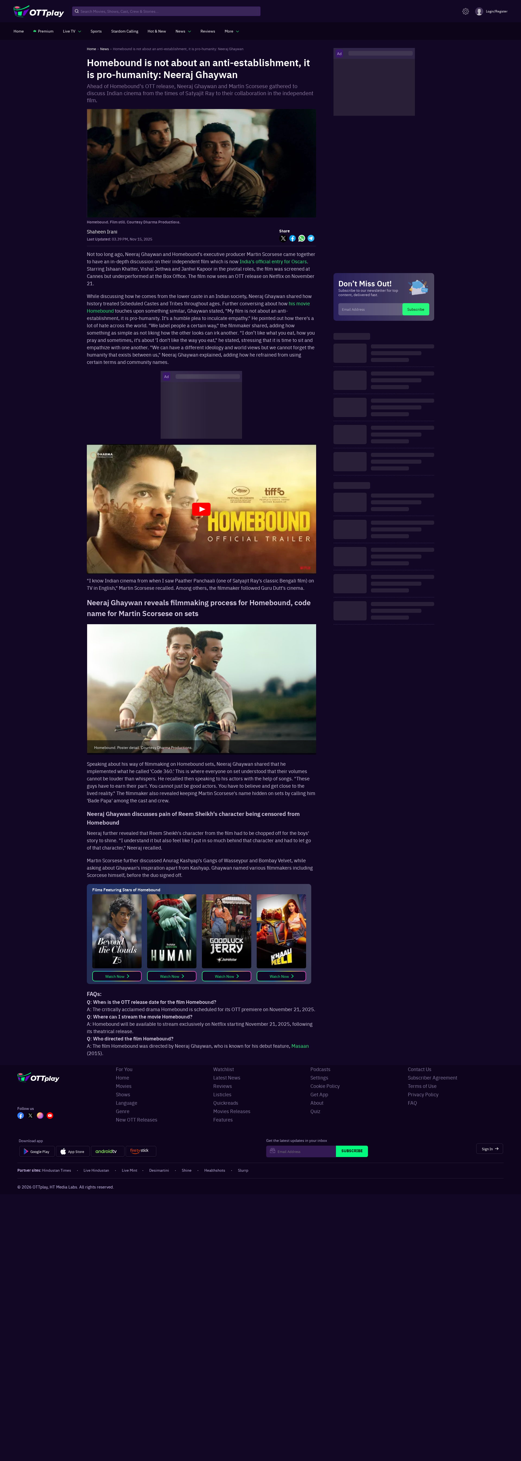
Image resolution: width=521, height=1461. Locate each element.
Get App (319, 1094)
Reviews (222, 1085)
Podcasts (320, 1069)
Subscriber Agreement (432, 1077)
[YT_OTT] (50, 1116)
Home (122, 1077)
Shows (123, 1094)
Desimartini (159, 1170)
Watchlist (223, 1069)
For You (124, 1069)
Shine (187, 1170)
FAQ (412, 1102)
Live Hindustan (96, 1170)
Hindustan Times (56, 1170)
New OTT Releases (136, 1119)
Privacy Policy (423, 1094)
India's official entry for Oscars (273, 261)
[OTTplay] (39, 11)
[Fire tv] (141, 1151)
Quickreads (225, 1102)
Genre (122, 1111)
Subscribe (415, 309)
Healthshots (214, 1170)
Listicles (222, 1094)
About (316, 1102)
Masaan (300, 1045)
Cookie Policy (325, 1085)
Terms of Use (422, 1085)
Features (223, 1119)
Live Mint (129, 1170)
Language (126, 1102)
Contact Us (419, 1069)
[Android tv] (108, 1151)
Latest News (226, 1077)
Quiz (315, 1111)
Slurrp (243, 1170)
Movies (124, 1085)
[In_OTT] (40, 1116)
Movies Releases (231, 1111)
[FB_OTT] (20, 1116)
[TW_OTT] (30, 1116)
